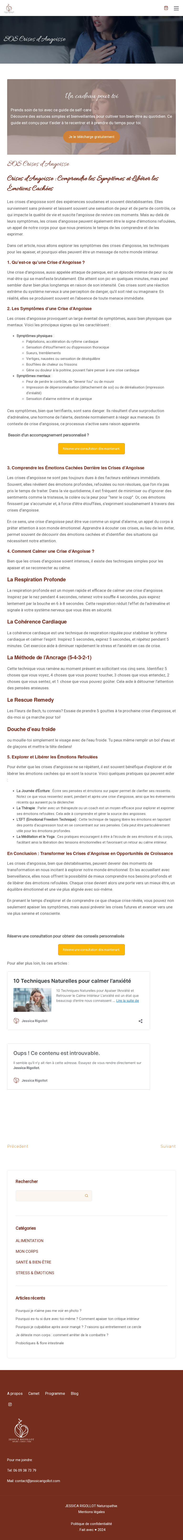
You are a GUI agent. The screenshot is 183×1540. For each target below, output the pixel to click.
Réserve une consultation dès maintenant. (91, 448)
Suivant (168, 1146)
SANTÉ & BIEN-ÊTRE (33, 1262)
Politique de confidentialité (91, 1524)
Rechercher (27, 1181)
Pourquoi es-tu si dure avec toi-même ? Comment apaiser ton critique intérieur (77, 1319)
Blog (75, 1393)
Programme (55, 1393)
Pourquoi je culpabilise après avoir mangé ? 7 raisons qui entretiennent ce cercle (78, 1327)
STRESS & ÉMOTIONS (35, 1272)
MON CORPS (27, 1251)
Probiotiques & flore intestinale (40, 1343)
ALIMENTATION (29, 1240)
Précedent (17, 1146)
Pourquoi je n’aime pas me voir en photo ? (48, 1311)
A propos (15, 1393)
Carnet (33, 1393)
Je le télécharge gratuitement (91, 137)
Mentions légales (91, 1512)
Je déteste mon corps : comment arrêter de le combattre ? (62, 1335)
